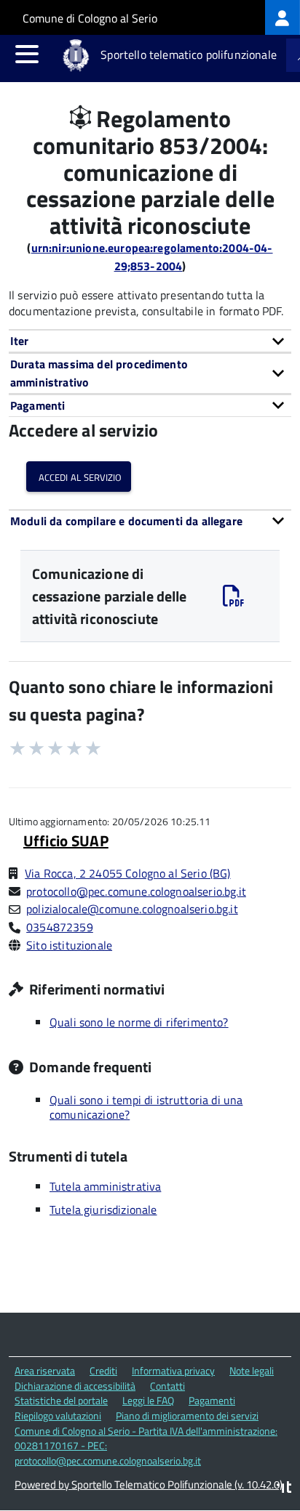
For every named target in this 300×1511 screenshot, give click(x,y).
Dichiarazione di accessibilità (75, 1385)
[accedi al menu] (27, 53)
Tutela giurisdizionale (103, 1209)
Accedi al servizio (79, 476)
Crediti (103, 1370)
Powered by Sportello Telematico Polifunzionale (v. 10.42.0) (149, 1484)
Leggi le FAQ (148, 1400)
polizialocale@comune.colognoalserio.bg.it (132, 908)
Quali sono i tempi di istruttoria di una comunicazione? (146, 1107)
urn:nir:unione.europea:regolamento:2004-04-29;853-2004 (152, 257)
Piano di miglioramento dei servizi (187, 1415)
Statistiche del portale (61, 1400)
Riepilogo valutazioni (58, 1415)
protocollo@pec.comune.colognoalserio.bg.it (136, 891)
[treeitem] (282, 17)
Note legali (251, 1370)
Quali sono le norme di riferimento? (139, 1022)
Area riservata (45, 1370)
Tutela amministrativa (105, 1186)
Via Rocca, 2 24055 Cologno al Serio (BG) (127, 873)
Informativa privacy (173, 1370)
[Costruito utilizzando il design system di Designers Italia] (284, 1488)
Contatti (167, 1385)
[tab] (150, 341)
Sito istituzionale (69, 945)
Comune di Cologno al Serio (90, 18)
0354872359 (59, 927)
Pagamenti (212, 1400)
